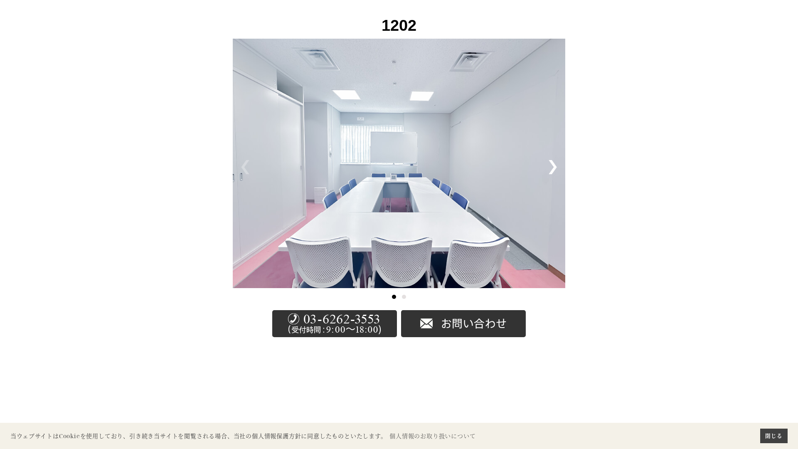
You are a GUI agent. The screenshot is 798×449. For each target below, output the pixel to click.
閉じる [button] (773, 435)
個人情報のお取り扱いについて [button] (432, 436)
